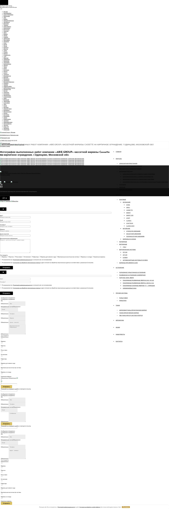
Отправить (6, 386)
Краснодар (7, 16)
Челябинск (7, 22)
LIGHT (128, 218)
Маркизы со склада (129, 239)
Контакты (119, 341)
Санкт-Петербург (8, 14)
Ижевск (6, 34)
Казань (5, 19)
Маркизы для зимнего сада (128, 263)
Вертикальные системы (127, 249)
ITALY (124, 247)
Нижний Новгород (9, 20)
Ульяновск (6, 62)
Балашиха (6, 110)
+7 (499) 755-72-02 (5, 140)
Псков (5, 105)
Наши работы (120, 334)
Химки (5, 117)
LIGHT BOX (129, 223)
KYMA (128, 205)
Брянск (6, 53)
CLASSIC (128, 220)
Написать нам (14, 135)
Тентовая (122, 184)
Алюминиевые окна (129, 288)
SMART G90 (129, 215)
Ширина (2, 229)
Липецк (6, 65)
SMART (128, 212)
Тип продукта (4, 255)
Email (1, 220)
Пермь (5, 35)
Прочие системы (121, 293)
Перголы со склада (125, 190)
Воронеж (6, 23)
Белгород (6, 70)
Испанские (126, 202)
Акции (118, 327)
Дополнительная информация (9, 238)
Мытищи (6, 107)
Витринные (123, 244)
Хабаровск (7, 59)
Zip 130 (125, 255)
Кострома (6, 114)
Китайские (126, 228)
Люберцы (6, 128)
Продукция (8, 173)
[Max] (2, 182)
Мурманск (6, 79)
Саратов (6, 31)
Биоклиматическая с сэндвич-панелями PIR (138, 176)
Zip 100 (125, 252)
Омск (5, 32)
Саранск (6, 83)
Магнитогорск (7, 111)
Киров (5, 44)
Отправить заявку (5, 146)
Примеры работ (16, 173)
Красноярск (7, 28)
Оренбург (6, 41)
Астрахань (7, 94)
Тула (5, 56)
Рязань (6, 52)
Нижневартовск (8, 122)
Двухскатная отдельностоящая (130, 169)
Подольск (6, 92)
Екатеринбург (7, 13)
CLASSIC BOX (130, 226)
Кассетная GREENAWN (133, 234)
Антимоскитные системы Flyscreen (135, 260)
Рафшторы (122, 300)
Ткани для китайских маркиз (129, 313)
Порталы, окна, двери (126, 277)
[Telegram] (7, 182)
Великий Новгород (9, 82)
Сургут (5, 73)
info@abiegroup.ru (5, 135)
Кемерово (6, 61)
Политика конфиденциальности (17, 194)
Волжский (6, 99)
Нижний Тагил (8, 108)
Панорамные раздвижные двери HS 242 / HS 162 (138, 280)
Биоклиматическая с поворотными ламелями (139, 174)
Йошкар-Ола (7, 89)
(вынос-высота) (4, 234)
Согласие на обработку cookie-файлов (89, 507)
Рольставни (123, 298)
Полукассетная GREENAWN (135, 236)
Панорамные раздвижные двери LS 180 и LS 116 (138, 283)
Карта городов (4, 194)
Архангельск (7, 95)
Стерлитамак (7, 96)
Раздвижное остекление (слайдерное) (132, 275)
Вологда (6, 77)
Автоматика (120, 320)
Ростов (5, 91)
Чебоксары (7, 38)
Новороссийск (8, 86)
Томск (5, 50)
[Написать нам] (5, 198)
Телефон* (3, 224)
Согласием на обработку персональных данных (26, 262)
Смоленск (6, 80)
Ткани (118, 305)
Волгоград (6, 29)
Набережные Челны (9, 88)
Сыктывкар (7, 102)
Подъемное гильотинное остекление (132, 272)
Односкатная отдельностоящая (130, 166)
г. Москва (12, 132)
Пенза (5, 46)
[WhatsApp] (14, 182)
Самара (6, 37)
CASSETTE (129, 210)
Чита (5, 104)
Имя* (1, 215)
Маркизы (119, 194)
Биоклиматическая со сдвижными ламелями (138, 179)
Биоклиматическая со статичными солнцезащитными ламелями (145, 182)
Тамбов (6, 85)
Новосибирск (7, 26)
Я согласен (126, 507)
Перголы (119, 158)
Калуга (5, 71)
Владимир (6, 116)
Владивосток (7, 76)
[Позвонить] (84, 184)
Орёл (5, 98)
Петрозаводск (7, 123)
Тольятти (6, 74)
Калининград (7, 64)
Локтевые (122, 199)
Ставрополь (7, 55)
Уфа (5, 17)
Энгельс (6, 125)
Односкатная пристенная (128, 163)
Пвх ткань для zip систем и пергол (131, 315)
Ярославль (7, 40)
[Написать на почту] (84, 186)
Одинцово (6, 129)
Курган (5, 113)
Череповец (7, 101)
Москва (6, 11)
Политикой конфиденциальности (22, 259)
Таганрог (6, 120)
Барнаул (6, 47)
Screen (125, 257)
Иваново (6, 58)
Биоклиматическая (126, 171)
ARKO (128, 207)
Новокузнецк (7, 119)
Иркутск (6, 49)
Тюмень (6, 25)
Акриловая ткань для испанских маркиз (133, 310)
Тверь (5, 67)
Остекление (120, 267)
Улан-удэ (6, 126)
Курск (5, 68)
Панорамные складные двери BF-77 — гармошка (139, 285)
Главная (118, 151)
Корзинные (123, 241)
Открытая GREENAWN (133, 231)
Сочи (5, 43)
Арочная (122, 187)
